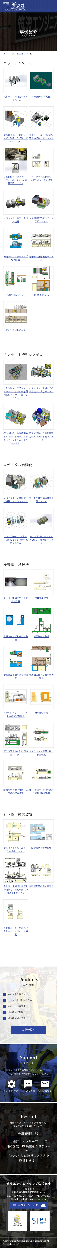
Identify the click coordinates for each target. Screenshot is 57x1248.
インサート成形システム (20, 1000)
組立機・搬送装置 (16, 1018)
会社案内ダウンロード (25, 1205)
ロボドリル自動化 (16, 1006)
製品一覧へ (28, 1030)
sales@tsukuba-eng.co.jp (33, 1199)
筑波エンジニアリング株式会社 (28, 1184)
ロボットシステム (16, 994)
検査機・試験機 (15, 1012)
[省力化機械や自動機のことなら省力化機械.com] (14, 6)
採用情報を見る (28, 1134)
